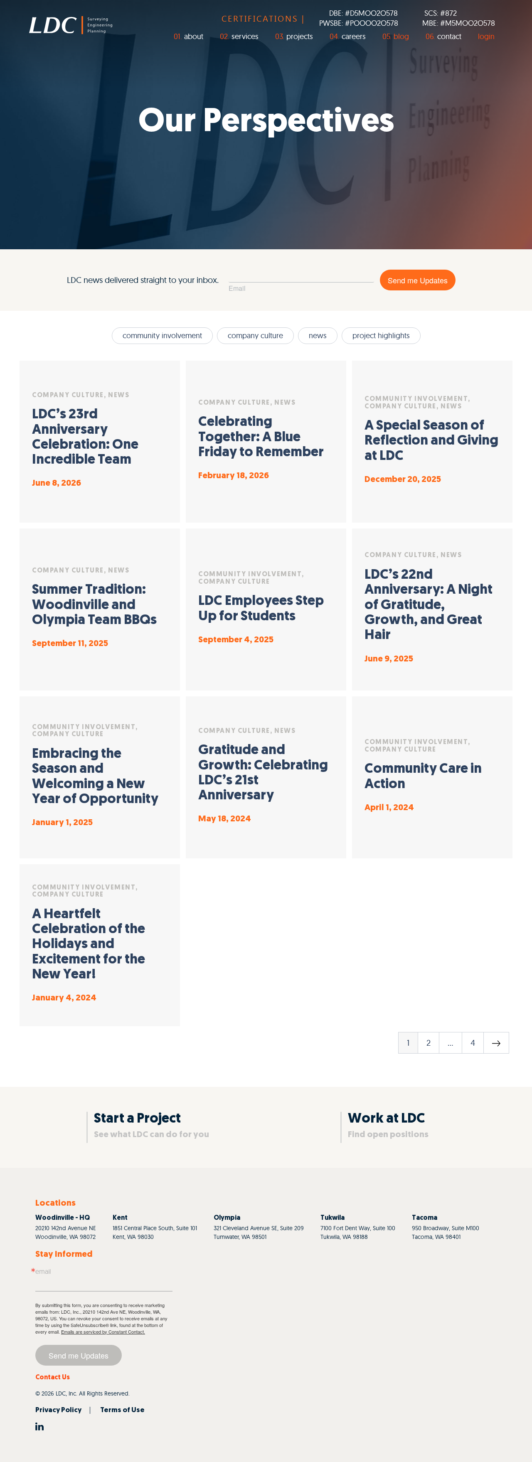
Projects (299, 36)
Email (237, 288)
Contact (449, 36)
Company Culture (255, 335)
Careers (354, 36)
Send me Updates (418, 280)
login (486, 36)
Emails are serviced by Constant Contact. (103, 1331)
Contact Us (52, 1377)
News (318, 335)
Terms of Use (122, 1410)
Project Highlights (381, 335)
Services (245, 36)
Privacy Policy (58, 1410)
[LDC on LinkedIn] (39, 1426)
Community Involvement (162, 335)
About (193, 36)
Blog (401, 36)
